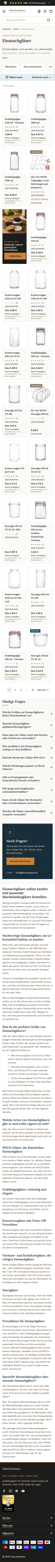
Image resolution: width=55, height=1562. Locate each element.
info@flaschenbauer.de (27, 873)
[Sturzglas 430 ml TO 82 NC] (41, 452)
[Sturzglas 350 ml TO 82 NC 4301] (14, 510)
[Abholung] (39, 11)
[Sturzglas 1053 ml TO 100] (41, 578)
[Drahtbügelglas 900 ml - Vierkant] (14, 640)
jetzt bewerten (11, 130)
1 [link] (9, 690)
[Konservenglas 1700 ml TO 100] (41, 279)
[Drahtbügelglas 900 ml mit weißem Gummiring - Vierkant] (41, 510)
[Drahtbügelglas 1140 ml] (41, 221)
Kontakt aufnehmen (20, 861)
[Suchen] (48, 20)
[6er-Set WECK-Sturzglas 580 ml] (41, 395)
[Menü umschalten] (4, 11)
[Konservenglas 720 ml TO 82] (14, 452)
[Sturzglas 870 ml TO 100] (14, 395)
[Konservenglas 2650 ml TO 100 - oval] (14, 578)
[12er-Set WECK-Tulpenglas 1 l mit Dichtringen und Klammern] (41, 161)
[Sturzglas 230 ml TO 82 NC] (41, 640)
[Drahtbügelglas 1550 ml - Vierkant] (14, 103)
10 (33, 690)
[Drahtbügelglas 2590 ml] (14, 161)
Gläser (16, 29)
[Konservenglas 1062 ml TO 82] (14, 337)
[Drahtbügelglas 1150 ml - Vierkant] (41, 337)
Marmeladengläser (33, 66)
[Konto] (45, 11)
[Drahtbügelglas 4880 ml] (41, 103)
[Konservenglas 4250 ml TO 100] (14, 279)
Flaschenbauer (17, 1556)
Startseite (6, 29)
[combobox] (27, 20)
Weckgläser (11, 66)
